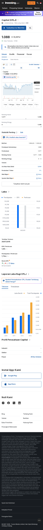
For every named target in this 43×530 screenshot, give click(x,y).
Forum (29, 54)
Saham (4, 8)
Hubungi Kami (28, 422)
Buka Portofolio (7, 422)
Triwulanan (15, 286)
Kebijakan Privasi (7, 510)
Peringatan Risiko (7, 516)
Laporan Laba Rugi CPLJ (14, 274)
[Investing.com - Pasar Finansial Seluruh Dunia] (12, 3)
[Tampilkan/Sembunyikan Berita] (14, 64)
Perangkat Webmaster (9, 427)
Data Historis (14, 59)
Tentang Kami (28, 414)
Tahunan (5, 286)
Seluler (4, 418)
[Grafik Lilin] (4, 64)
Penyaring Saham (16, 8)
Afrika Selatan (36, 357)
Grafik (11, 54)
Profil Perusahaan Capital (15, 339)
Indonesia (28, 8)
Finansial (20, 54)
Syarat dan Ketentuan (8, 503)
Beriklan (26, 418)
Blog (3, 414)
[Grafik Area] (7, 64)
